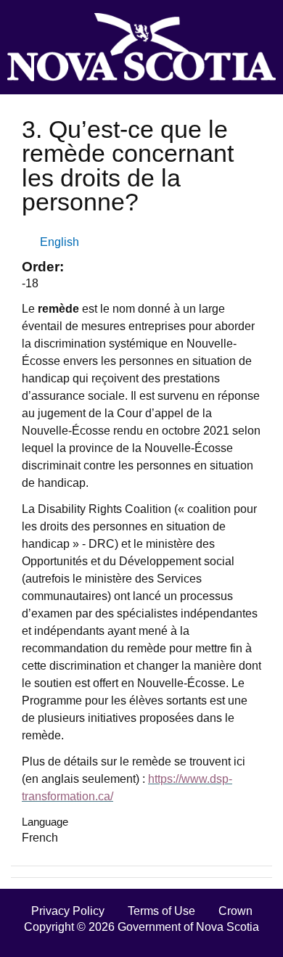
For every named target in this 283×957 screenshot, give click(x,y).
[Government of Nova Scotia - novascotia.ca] (141, 47)
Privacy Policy (67, 911)
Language (45, 822)
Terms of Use (161, 911)
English (59, 242)
